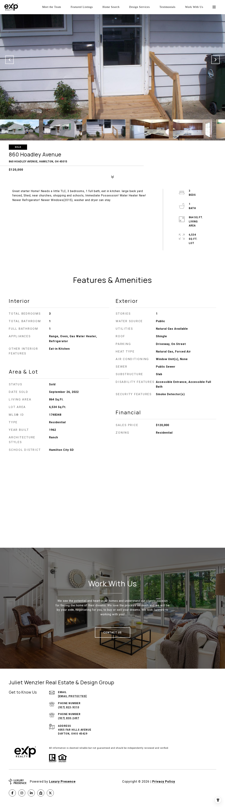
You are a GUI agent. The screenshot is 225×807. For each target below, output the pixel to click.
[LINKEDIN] (31, 792)
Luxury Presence (62, 781)
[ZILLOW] (40, 792)
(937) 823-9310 (68, 707)
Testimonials (167, 6)
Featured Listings (82, 6)
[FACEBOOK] (12, 792)
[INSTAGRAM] (21, 792)
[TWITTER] (50, 792)
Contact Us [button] (112, 632)
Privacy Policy (163, 781)
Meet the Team (51, 6)
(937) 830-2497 (68, 718)
